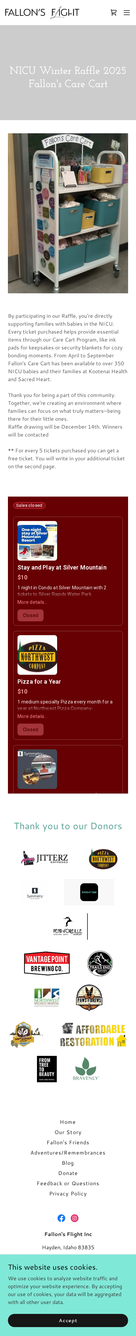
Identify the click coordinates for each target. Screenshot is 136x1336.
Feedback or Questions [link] (68, 1183)
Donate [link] (68, 1173)
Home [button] (68, 1121)
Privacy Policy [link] (67, 1193)
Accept (68, 1320)
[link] (42, 12)
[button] (126, 12)
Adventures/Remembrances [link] (67, 1152)
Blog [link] (68, 1162)
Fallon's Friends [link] (68, 1142)
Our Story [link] (67, 1132)
